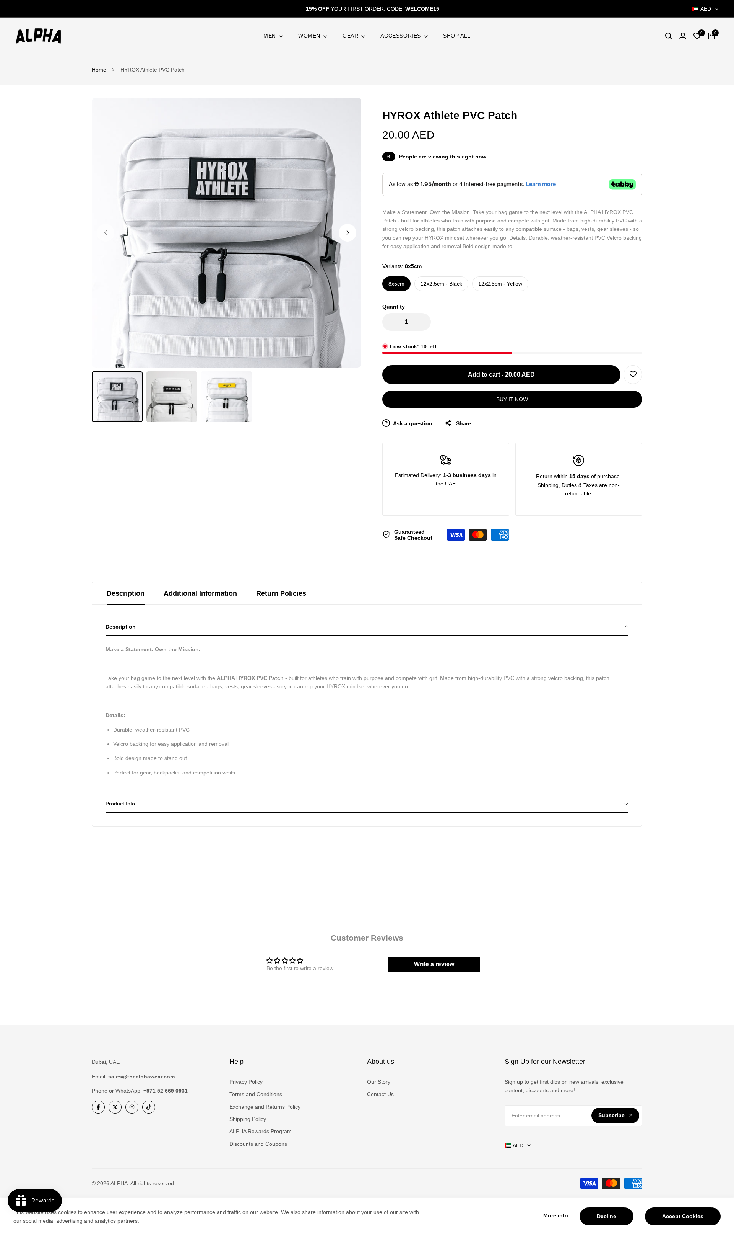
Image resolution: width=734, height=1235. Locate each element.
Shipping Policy (247, 1119)
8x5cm (396, 284)
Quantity (393, 307)
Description (126, 593)
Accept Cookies (682, 1216)
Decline (606, 1216)
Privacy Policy (246, 1082)
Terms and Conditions (255, 1094)
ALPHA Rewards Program (260, 1131)
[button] (633, 374)
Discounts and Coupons (258, 1144)
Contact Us (380, 1094)
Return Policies (281, 593)
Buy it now (512, 399)
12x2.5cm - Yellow (500, 284)
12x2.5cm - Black (441, 284)
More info (555, 1215)
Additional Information (200, 593)
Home (99, 70)
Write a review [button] (434, 964)
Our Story (378, 1082)
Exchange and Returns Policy (264, 1107)
